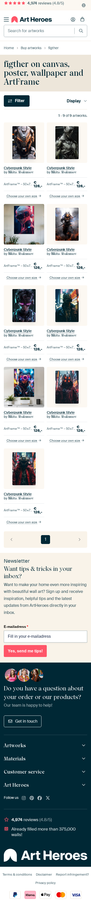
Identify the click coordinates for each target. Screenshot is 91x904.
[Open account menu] (73, 19)
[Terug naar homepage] (31, 19)
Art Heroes (16, 785)
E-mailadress (16, 627)
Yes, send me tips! (25, 651)
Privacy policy (45, 883)
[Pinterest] (32, 798)
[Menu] (6, 19)
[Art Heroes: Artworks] (84, 745)
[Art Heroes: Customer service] (84, 771)
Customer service (24, 772)
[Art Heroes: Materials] (84, 758)
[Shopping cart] (82, 19)
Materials (15, 758)
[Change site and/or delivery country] (83, 5)
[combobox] (39, 31)
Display (74, 101)
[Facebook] (39, 798)
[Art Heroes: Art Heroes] (84, 785)
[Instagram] (24, 798)
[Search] (81, 31)
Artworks (15, 745)
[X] (48, 798)
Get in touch (26, 721)
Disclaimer (44, 874)
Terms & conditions (17, 874)
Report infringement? (72, 874)
